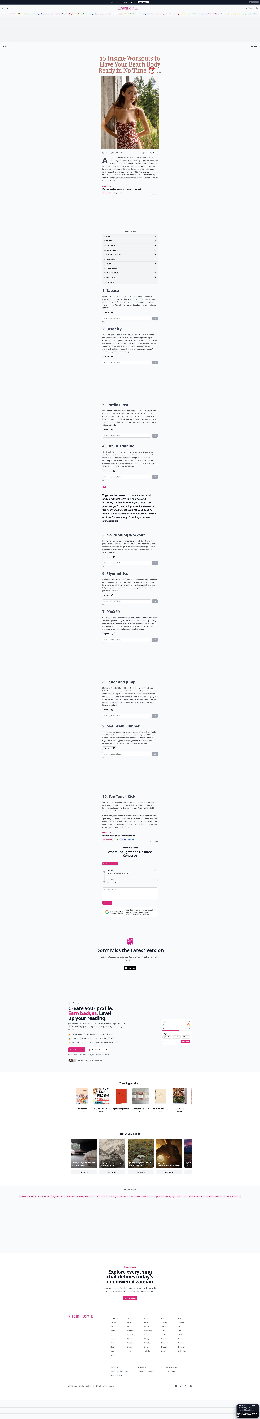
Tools (112, 1355)
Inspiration (147, 14)
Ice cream (131, 839)
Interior (216, 14)
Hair (179, 1331)
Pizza (116, 839)
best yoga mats (115, 509)
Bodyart (108, 14)
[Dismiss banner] (155, 909)
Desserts (243, 14)
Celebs (146, 1323)
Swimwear (27, 14)
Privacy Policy (170, 1371)
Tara (105, 153)
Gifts (96, 14)
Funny (91, 14)
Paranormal (44, 14)
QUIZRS (156, 195)
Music (79, 14)
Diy (189, 14)
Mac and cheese (107, 839)
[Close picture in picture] (238, 1406)
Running (181, 1343)
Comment (107, 903)
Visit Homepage (130, 1298)
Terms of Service (116, 1375)
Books (139, 14)
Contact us (114, 1367)
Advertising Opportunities (119, 1371)
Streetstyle (169, 14)
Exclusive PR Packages (145, 1371)
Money (121, 14)
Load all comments (110, 864)
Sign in (107, 1055)
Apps (250, 14)
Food (179, 1327)
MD (121, 153)
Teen (112, 1351)
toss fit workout (232, 1196)
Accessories (196, 14)
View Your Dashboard (99, 1050)
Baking (114, 14)
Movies (210, 14)
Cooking (161, 14)
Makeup (20, 14)
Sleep (203, 14)
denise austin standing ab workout (111, 1196)
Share (154, 153)
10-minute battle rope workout (80, 1196)
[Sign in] (257, 8)
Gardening (36, 14)
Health (85, 14)
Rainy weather (118, 193)
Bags (101, 14)
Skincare (154, 14)
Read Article (88, 1172)
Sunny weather (107, 193)
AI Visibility (142, 1367)
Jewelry (177, 14)
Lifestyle (183, 14)
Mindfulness (235, 14)
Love (126, 14)
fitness (5, 46)
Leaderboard (166, 1041)
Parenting (147, 1343)
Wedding (132, 14)
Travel (129, 1351)
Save (146, 153)
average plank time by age (163, 1196)
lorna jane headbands (139, 1196)
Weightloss (72, 14)
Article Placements (172, 1367)
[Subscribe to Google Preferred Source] (114, 912)
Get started (185, 1041)
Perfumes (12, 14)
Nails (51, 14)
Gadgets (4, 14)
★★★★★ (254, 46)
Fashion (256, 14)
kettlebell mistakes (214, 1196)
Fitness (58, 14)
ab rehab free (26, 1196)
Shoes (112, 1347)
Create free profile (76, 1050)
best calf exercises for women (190, 1196)
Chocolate (123, 839)
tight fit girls (58, 1196)
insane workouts (42, 1196)
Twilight (64, 14)
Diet (222, 14)
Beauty (228, 14)
